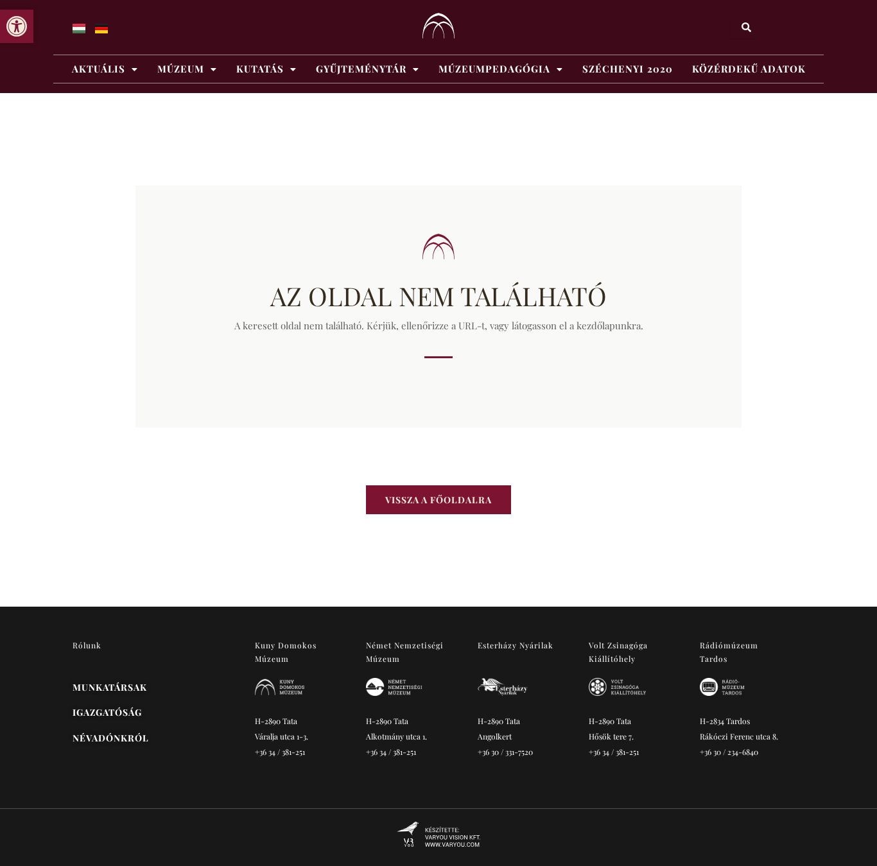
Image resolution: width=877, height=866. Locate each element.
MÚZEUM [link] (180, 68)
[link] (16, 26)
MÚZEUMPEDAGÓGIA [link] (494, 68)
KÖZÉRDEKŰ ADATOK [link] (749, 68)
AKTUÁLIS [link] (98, 68)
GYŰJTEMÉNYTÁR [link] (361, 68)
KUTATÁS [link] (260, 68)
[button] (105, 69)
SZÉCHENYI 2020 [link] (627, 68)
